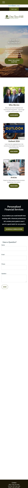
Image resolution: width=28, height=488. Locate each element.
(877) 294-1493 (16, 486)
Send (4, 287)
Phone (3, 264)
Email (3, 254)
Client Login (14, 9)
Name (3, 245)
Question (3, 273)
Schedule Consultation (14, 229)
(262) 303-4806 (15, 484)
